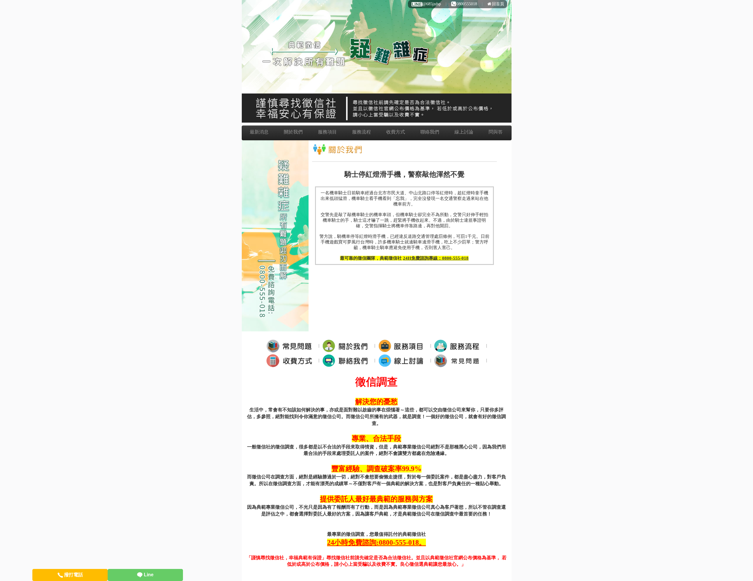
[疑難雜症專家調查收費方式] (291, 360)
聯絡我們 (429, 131)
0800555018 (467, 4)
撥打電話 (73, 574)
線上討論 (463, 131)
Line (148, 574)
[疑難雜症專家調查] (291, 345)
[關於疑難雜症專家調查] (347, 345)
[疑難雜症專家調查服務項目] (403, 345)
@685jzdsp (431, 4)
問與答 (496, 131)
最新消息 (259, 131)
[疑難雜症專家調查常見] (458, 360)
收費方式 (395, 131)
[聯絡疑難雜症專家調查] (347, 360)
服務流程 (361, 131)
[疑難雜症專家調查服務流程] (458, 345)
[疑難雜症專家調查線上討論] (403, 360)
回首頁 (498, 4)
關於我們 (293, 131)
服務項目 (327, 131)
